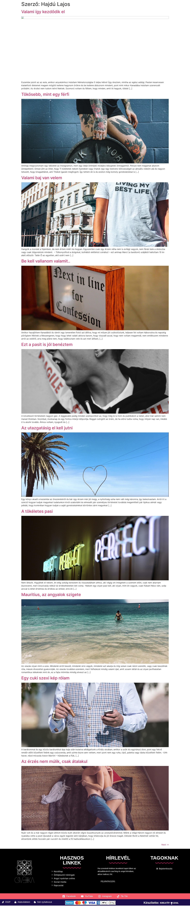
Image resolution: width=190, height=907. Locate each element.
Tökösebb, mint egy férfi (45, 94)
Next (165, 844)
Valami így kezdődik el (43, 11)
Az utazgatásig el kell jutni (47, 427)
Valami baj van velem (41, 177)
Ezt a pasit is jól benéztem (47, 344)
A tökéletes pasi (37, 511)
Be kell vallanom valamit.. (45, 261)
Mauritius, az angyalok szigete (51, 594)
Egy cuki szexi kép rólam (45, 677)
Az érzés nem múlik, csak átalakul (54, 761)
